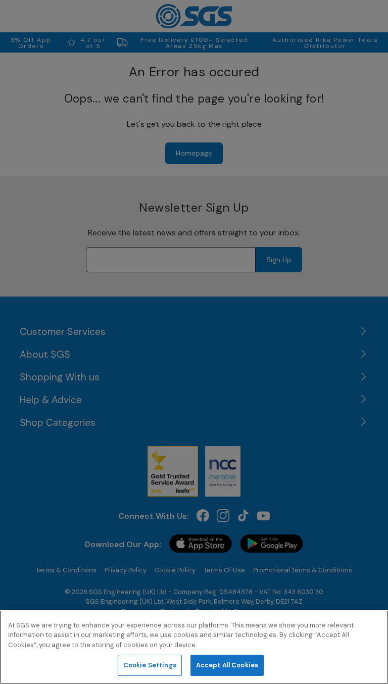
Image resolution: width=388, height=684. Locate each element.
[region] (194, 647)
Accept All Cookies (227, 665)
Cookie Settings (149, 665)
